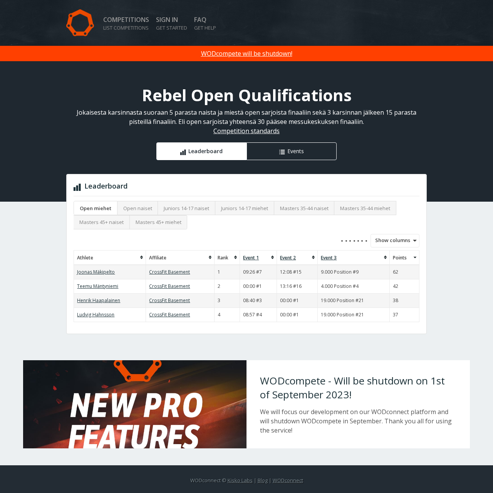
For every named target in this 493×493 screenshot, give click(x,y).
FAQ (205, 23)
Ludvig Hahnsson (95, 314)
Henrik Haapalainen (98, 300)
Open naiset (137, 208)
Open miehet (95, 208)
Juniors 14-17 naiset (186, 208)
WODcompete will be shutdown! (246, 53)
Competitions (126, 23)
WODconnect (288, 480)
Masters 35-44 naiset (304, 208)
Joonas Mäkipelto (96, 272)
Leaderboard (205, 151)
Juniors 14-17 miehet (244, 208)
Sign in (171, 23)
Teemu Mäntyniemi (97, 286)
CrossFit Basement (169, 272)
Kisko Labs (240, 480)
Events (295, 151)
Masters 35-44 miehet (365, 208)
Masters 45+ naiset (101, 222)
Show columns (390, 240)
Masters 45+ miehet (158, 222)
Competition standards (246, 131)
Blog (263, 480)
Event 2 (288, 257)
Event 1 (251, 257)
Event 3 (329, 257)
